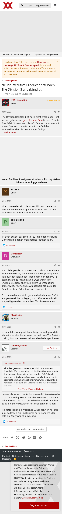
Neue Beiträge (21, 54)
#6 (59, 357)
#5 (59, 327)
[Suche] (22, 6)
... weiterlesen (9, 132)
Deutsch (30, 451)
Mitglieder (37, 54)
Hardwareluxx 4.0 (12, 451)
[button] (11, 54)
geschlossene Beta (33, 120)
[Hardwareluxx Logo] (8, 5)
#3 (59, 231)
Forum (6, 54)
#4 (59, 265)
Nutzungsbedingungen (23, 456)
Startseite (6, 458)
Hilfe (53, 456)
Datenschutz (42, 456)
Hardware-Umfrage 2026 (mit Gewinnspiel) (26, 64)
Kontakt (6, 456)
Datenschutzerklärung (32, 497)
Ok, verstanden (39, 505)
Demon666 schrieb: (13, 363)
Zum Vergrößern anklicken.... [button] (31, 389)
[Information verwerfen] (57, 62)
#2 (59, 201)
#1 (59, 111)
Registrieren (53, 54)
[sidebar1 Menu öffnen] (55, 5)
